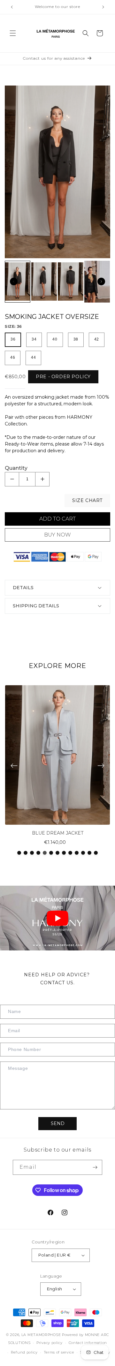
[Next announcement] (103, 7)
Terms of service (59, 1352)
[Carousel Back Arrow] (14, 281)
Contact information (88, 1342)
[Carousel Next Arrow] (101, 281)
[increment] (42, 479)
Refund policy (24, 1352)
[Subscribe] (95, 1167)
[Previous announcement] (12, 7)
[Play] (57, 918)
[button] (13, 33)
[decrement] (12, 479)
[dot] (19, 853)
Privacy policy (49, 1342)
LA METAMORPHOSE (41, 1334)
